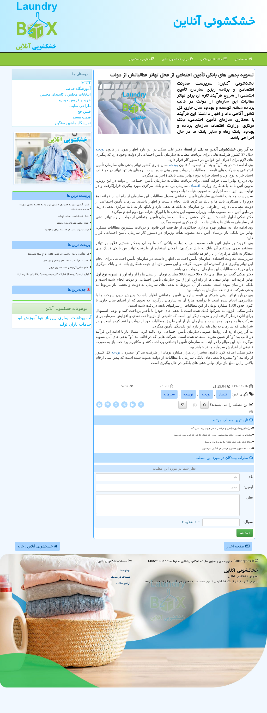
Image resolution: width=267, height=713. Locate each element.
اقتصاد (195, 186)
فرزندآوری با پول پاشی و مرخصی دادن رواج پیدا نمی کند (221, 428)
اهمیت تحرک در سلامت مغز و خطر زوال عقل (66, 260)
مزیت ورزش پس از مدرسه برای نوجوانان (67, 229)
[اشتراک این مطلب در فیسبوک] (141, 404)
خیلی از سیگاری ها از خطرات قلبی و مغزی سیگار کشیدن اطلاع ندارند (53, 274)
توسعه (188, 394)
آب (88, 318)
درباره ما (125, 570)
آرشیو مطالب (123, 583)
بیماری (64, 318)
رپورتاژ (51, 318)
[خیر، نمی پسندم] (182, 405)
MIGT (86, 83)
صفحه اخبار (236, 546)
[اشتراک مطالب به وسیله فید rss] (99, 404)
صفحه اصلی (242, 59)
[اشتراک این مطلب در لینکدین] (132, 404)
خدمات (85, 324)
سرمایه (169, 394)
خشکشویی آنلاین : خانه (35, 546)
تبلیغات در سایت (120, 576)
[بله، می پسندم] (204, 405)
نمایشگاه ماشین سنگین (73, 123)
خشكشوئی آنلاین (214, 21)
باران (73, 324)
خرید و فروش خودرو (75, 100)
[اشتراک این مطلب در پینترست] (107, 404)
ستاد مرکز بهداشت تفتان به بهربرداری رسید (228, 441)
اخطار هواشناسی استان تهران (73, 216)
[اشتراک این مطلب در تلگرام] (124, 404)
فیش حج (84, 111)
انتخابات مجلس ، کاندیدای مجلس (65, 94)
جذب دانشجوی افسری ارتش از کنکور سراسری (227, 448)
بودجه (100, 149)
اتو (20, 318)
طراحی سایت (80, 106)
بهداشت (78, 318)
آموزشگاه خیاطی (77, 89)
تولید (63, 324)
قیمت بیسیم (81, 117)
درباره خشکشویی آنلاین (176, 59)
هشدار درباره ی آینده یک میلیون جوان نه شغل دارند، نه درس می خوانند (213, 435)
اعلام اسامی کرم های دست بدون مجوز (69, 267)
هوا (40, 318)
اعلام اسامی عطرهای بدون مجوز (73, 222)
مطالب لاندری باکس (212, 59)
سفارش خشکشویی (140, 59)
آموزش (30, 318)
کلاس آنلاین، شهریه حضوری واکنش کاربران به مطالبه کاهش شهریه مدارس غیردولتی (54, 207)
